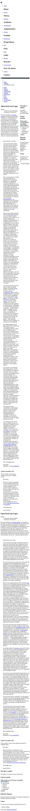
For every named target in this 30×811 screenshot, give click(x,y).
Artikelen (6, 19)
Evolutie (6, 32)
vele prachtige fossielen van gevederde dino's (10, 444)
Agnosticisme (25, 127)
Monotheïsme (25, 131)
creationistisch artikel (8, 292)
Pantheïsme (25, 133)
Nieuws (5, 12)
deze (12, 214)
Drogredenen (7, 38)
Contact (5, 71)
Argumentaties (7, 25)
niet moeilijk (6, 431)
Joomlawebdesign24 (12, 809)
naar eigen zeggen (15, 522)
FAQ (5, 45)
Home (5, 6)
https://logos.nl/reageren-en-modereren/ (16, 762)
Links (5, 52)
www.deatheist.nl (15, 466)
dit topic (17, 648)
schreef (5, 301)
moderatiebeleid (7, 199)
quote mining (24, 630)
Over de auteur (7, 65)
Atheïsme (24, 128)
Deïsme (24, 130)
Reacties (6, 58)
